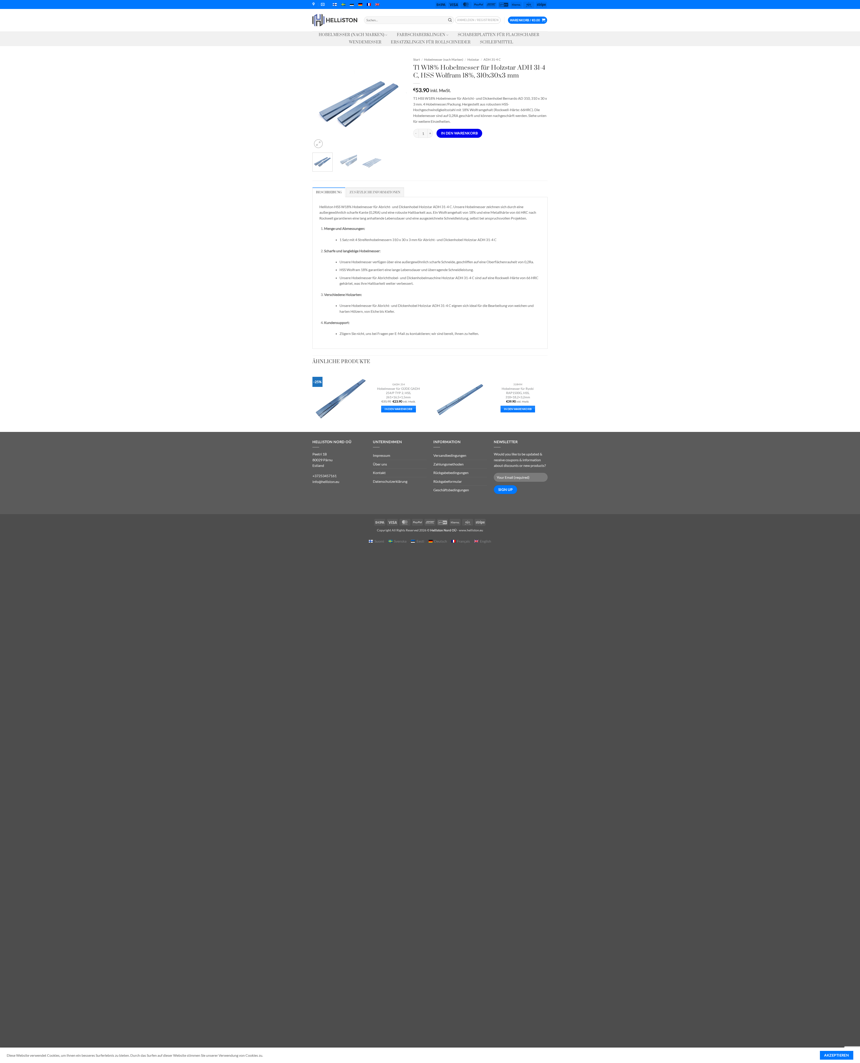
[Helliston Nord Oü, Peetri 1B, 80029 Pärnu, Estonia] (314, 4)
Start (416, 59)
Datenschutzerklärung (390, 481)
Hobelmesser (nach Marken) (351, 34)
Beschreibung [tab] (329, 192)
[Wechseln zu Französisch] (369, 4)
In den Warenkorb (459, 133)
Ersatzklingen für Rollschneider (431, 42)
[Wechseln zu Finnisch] (335, 4)
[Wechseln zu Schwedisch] (343, 4)
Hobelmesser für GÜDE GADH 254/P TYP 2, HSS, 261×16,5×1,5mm (398, 393)
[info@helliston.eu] (323, 4)
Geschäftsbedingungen (451, 490)
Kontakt (379, 472)
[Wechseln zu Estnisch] (352, 4)
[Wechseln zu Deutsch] (360, 4)
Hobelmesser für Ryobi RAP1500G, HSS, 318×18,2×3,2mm (518, 393)
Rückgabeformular (447, 481)
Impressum (381, 455)
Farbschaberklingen (421, 34)
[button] (478, 20)
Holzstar (473, 59)
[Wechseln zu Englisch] (377, 4)
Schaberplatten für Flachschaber (498, 34)
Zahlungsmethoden (448, 464)
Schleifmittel (496, 42)
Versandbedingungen (449, 455)
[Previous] (320, 102)
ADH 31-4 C (492, 59)
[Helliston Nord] (334, 20)
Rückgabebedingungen (451, 472)
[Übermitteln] (450, 20)
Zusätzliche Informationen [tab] (375, 192)
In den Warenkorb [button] (399, 409)
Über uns (380, 464)
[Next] (399, 102)
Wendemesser (365, 42)
